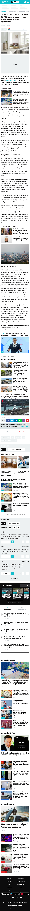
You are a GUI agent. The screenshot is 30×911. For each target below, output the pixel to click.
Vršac (12, 437)
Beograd (3, 437)
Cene (23, 437)
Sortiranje (4, 527)
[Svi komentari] (10, 527)
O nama (4, 902)
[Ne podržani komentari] (18, 527)
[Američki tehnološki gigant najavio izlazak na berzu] (6, 507)
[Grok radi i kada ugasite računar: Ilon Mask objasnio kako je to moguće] (15, 743)
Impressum (15, 902)
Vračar (8, 437)
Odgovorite (5, 542)
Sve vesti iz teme (15, 514)
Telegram (3, 428)
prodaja (15, 440)
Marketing (9, 902)
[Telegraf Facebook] (9, 897)
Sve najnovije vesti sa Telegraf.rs (15, 654)
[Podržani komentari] (14, 527)
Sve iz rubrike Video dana (15, 602)
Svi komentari (15, 578)
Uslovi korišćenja (21, 431)
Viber (26, 426)
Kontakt (20, 905)
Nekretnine (3, 11)
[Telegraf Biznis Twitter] (13, 897)
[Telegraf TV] (20, 897)
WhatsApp (21, 426)
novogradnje (10, 80)
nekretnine (18, 437)
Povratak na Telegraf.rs (5, 2)
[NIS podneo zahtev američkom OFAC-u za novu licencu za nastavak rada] (6, 704)
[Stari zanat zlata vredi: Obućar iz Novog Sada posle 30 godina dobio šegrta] (6, 714)
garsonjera (3, 440)
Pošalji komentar (16, 449)
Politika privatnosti (12, 905)
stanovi (9, 440)
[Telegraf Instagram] (17, 897)
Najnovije (8, 660)
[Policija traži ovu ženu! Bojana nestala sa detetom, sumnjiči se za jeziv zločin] (6, 239)
